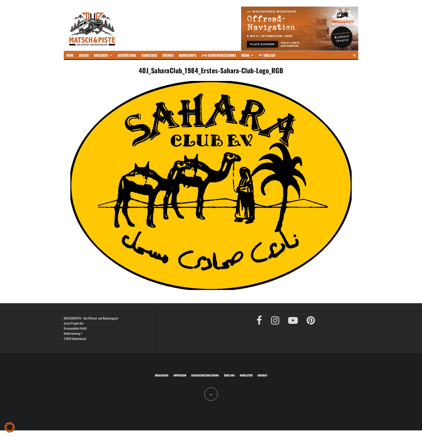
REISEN (84, 55)
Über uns (229, 375)
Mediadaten (161, 375)
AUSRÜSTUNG (127, 55)
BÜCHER (168, 55)
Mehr (245, 55)
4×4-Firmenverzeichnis (219, 55)
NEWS (70, 55)
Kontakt (262, 375)
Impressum (179, 375)
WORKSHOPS (187, 55)
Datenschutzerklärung (205, 375)
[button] (9, 427)
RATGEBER (101, 55)
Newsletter (246, 375)
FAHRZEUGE (149, 55)
